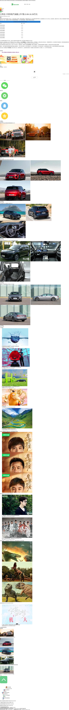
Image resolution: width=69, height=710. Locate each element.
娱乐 (5, 0)
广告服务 (10, 707)
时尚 (10, 0)
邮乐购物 (4, 707)
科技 (34, 0)
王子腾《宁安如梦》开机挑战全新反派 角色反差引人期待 (11, 624)
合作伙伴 (7, 707)
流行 (4, 0)
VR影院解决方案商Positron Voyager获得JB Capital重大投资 (11, 367)
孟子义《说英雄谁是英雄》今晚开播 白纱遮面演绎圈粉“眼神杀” (12, 538)
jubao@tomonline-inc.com (26, 709)
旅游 (13, 0)
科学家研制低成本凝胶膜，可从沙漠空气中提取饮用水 (10, 346)
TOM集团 (1, 707)
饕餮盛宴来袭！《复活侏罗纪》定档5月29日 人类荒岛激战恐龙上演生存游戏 (12, 540)
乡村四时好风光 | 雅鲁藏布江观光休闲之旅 (8, 428)
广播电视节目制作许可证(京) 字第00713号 (6, 702)
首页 (0, 0)
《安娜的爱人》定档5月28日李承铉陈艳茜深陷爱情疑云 (10, 515)
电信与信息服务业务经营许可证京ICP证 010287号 (8, 700)
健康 (26, 0)
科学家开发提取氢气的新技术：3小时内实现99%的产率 (10, 386)
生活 (15, 0)
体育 (7, 0)
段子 (28, 0)
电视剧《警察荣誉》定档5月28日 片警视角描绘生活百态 (9, 431)
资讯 (2, 0)
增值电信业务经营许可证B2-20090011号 (6, 705)
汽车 (31, 0)
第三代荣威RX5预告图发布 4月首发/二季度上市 (10, 52)
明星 (8, 0)
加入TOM (13, 707)
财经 (25, 0)
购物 (33, 0)
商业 (21, 0)
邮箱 (20, 0)
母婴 (17, 0)
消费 (30, 0)
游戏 (12, 0)
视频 (23, 0)
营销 (18, 0)
